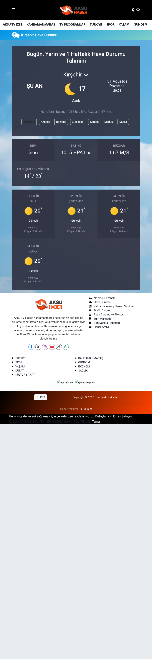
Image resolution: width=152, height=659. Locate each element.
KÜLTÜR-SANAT (25, 374)
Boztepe (61, 121)
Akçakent (29, 121)
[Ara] (138, 10)
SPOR (110, 24)
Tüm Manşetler (103, 318)
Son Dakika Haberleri (107, 323)
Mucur (123, 121)
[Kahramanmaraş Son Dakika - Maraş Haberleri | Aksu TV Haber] (73, 10)
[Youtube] (52, 347)
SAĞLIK (82, 370)
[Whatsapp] (66, 347)
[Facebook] (31, 347)
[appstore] (66, 382)
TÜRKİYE (96, 24)
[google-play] (85, 382)
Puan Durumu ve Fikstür (108, 314)
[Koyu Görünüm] (133, 10)
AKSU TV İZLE (12, 24)
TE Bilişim (85, 409)
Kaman (94, 121)
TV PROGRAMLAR (72, 24)
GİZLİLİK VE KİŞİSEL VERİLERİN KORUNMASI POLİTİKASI (49, 421)
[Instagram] (45, 347)
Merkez (108, 121)
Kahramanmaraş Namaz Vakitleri (114, 306)
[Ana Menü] (13, 10)
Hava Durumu (102, 302)
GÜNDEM (140, 24)
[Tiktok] (59, 347)
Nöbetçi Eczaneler (105, 298)
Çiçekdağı (78, 121)
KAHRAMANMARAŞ (41, 24)
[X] (38, 347)
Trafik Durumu (102, 310)
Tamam (97, 421)
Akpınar (45, 121)
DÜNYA (19, 370)
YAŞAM (124, 24)
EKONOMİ (84, 366)
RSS (42, 397)
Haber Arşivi (101, 327)
